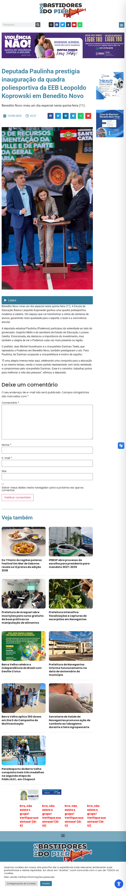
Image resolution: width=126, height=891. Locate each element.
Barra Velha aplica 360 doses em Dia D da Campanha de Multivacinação (21, 720)
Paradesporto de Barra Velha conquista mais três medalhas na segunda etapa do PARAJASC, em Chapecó (23, 774)
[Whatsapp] (79, 24)
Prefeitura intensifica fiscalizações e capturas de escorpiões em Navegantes (68, 615)
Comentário (10, 403)
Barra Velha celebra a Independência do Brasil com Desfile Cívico (22, 668)
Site (4, 471)
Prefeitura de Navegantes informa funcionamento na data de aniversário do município (68, 670)
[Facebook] (56, 24)
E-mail (7, 458)
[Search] (37, 24)
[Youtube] (74, 24)
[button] (121, 25)
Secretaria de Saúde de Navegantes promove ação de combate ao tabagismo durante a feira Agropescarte (69, 722)
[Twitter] (62, 24)
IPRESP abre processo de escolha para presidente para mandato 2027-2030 (69, 563)
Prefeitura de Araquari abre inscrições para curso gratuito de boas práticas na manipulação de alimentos (23, 617)
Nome (6, 445)
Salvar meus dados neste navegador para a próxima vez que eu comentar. (43, 489)
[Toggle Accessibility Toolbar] (119, 884)
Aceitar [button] (46, 883)
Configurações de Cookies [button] (21, 883)
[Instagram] (51, 24)
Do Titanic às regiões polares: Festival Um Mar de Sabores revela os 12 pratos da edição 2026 (22, 565)
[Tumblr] (68, 24)
